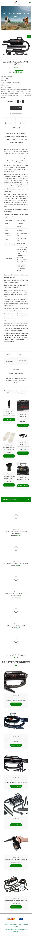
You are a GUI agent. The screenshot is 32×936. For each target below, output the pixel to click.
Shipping (22, 133)
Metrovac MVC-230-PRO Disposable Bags (9, 450)
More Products (16, 143)
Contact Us (21, 924)
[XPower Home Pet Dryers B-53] (16, 610)
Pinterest (23, 123)
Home (4, 19)
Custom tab (22, 139)
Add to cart (17, 107)
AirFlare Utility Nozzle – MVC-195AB (9, 479)
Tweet (9, 119)
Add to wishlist (16, 114)
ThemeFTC (16, 931)
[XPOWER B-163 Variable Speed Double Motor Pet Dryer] (16, 516)
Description (11, 133)
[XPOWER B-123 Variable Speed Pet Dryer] (16, 548)
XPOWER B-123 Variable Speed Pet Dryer (16, 563)
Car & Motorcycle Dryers (16, 19)
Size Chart (17, 127)
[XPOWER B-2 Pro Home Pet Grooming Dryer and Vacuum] (16, 578)
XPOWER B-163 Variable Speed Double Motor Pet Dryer (16, 532)
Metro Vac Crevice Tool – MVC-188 (16, 656)
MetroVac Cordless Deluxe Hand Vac (23, 447)
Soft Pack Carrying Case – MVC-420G (23, 419)
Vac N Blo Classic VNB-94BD (16, 821)
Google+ (9, 123)
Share (23, 119)
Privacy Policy (13, 924)
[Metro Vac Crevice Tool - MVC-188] (16, 640)
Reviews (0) (10, 139)
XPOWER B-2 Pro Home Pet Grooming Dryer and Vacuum (16, 594)
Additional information (16, 136)
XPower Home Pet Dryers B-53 (16, 625)
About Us (6, 924)
